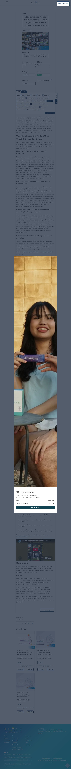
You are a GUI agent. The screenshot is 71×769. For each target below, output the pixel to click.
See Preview (63, 4)
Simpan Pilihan (35, 507)
